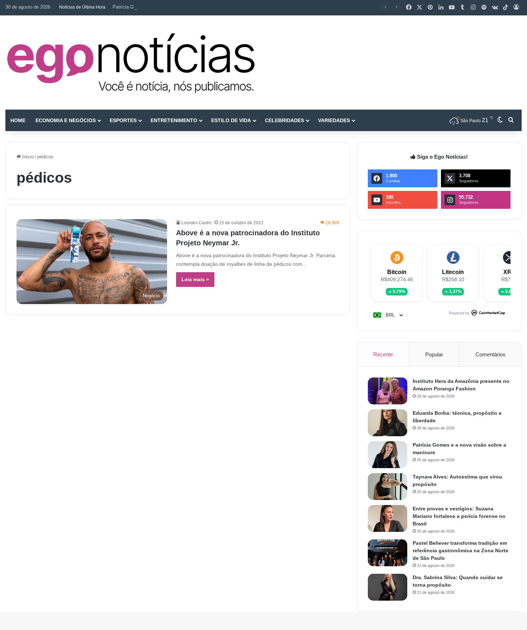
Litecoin (453, 272)
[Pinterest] (430, 7)
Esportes (123, 120)
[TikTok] (505, 7)
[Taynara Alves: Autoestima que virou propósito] (387, 486)
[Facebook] (408, 7)
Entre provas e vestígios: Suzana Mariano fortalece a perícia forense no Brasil (459, 516)
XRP (509, 272)
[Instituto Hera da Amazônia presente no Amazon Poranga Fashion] (387, 390)
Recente (383, 354)
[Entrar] (516, 7)
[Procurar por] (510, 120)
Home (17, 120)
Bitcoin (397, 272)
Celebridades (284, 120)
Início (27, 156)
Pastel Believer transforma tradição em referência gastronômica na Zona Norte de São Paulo (460, 550)
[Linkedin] (441, 7)
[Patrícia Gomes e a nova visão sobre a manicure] (387, 454)
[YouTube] (451, 7)
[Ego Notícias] (130, 62)
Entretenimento (174, 120)
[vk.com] (494, 7)
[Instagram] (473, 7)
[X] (419, 7)
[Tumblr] (462, 7)
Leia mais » (195, 279)
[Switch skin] (500, 120)
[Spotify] (484, 7)
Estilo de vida (231, 120)
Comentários (490, 354)
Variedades (334, 120)
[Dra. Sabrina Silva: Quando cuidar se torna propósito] (387, 587)
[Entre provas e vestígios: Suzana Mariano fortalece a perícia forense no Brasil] (387, 518)
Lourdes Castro (196, 222)
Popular (434, 354)
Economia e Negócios (65, 120)
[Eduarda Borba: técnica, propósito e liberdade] (387, 422)
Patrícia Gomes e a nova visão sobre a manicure (163, 7)
